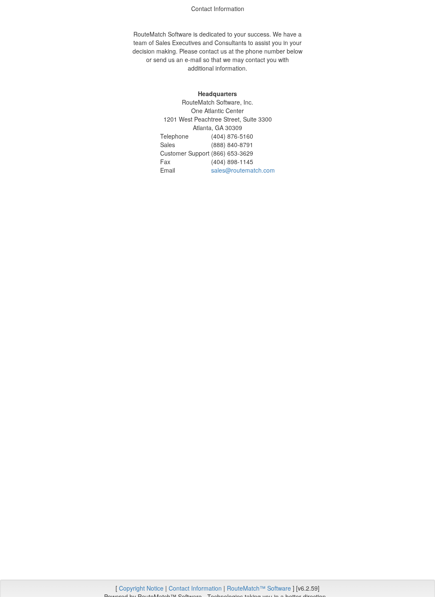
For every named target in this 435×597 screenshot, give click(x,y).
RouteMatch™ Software (259, 588)
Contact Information (195, 588)
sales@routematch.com (243, 170)
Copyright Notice (141, 588)
